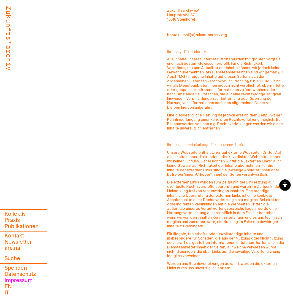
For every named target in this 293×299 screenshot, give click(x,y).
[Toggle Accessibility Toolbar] (284, 185)
